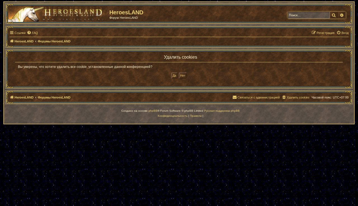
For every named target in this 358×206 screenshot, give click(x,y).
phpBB (153, 110)
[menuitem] (32, 32)
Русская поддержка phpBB (222, 110)
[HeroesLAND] (57, 12)
